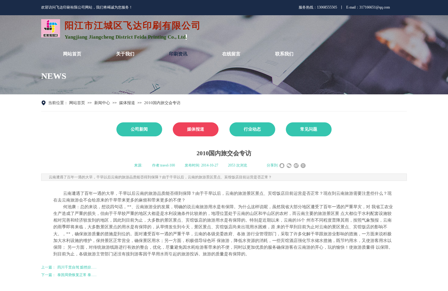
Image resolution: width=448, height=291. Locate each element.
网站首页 (77, 102)
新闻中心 (102, 102)
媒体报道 (127, 102)
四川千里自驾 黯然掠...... (69, 267)
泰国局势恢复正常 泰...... (69, 275)
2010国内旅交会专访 (162, 102)
